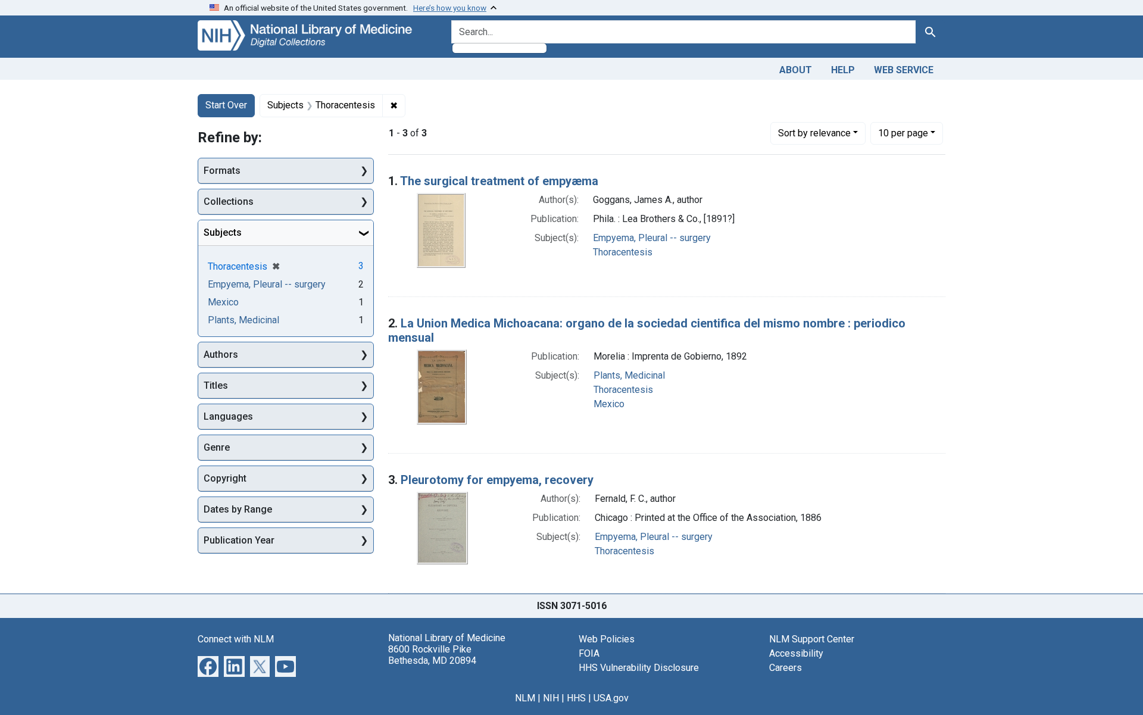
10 (903, 133)
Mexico (609, 404)
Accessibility (796, 653)
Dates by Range (238, 509)
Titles (216, 385)
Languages (228, 416)
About (795, 70)
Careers (785, 667)
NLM (525, 698)
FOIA (589, 653)
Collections (229, 201)
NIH (551, 698)
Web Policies (607, 639)
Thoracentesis (622, 252)
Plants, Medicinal (629, 375)
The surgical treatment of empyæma (499, 181)
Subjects (223, 232)
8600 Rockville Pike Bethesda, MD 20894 (432, 655)
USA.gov (611, 698)
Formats (222, 170)
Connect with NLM (236, 639)
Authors (221, 354)
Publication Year (239, 540)
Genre (217, 447)
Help (843, 70)
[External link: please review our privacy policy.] (208, 665)
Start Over (226, 105)
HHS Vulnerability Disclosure (639, 667)
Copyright (225, 478)
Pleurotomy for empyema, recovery (497, 480)
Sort (814, 133)
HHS (576, 698)
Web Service (903, 70)
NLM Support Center (811, 639)
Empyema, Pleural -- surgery (652, 237)
